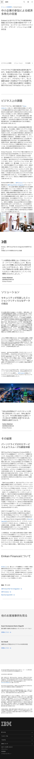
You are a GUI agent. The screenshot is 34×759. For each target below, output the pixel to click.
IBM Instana (21, 373)
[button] (28, 2)
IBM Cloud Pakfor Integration (16, 185)
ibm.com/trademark (5, 682)
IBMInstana (19, 182)
